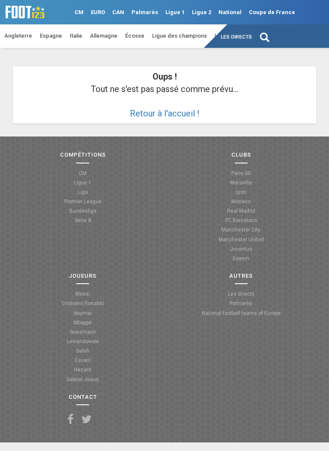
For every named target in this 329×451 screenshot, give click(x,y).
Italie (76, 36)
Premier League (83, 202)
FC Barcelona (241, 220)
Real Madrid (241, 211)
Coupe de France (272, 12)
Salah (83, 351)
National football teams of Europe (241, 313)
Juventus (241, 249)
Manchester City (240, 230)
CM (79, 12)
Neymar (83, 313)
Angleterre (18, 36)
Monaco (241, 202)
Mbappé (83, 323)
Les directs (236, 37)
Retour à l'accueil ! (164, 113)
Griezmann (83, 332)
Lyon (241, 192)
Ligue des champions (179, 36)
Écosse (134, 36)
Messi (82, 294)
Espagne (51, 36)
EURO (98, 12)
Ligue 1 (175, 12)
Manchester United (241, 240)
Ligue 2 (201, 12)
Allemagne (103, 36)
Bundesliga (82, 211)
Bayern (241, 258)
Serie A (83, 220)
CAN (118, 12)
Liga (83, 192)
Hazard (82, 370)
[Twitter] (86, 419)
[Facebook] (70, 419)
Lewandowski (83, 341)
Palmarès (145, 12)
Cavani (83, 360)
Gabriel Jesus (82, 380)
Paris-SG (241, 173)
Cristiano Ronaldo (83, 303)
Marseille (241, 183)
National (230, 12)
